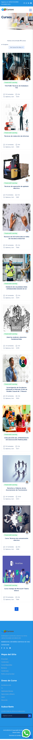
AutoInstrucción (6, 685)
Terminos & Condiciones (16, 735)
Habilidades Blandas (7, 691)
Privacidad (4, 659)
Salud (3, 697)
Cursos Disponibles (6, 665)
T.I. (2, 688)
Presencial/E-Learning (11, 83)
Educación (4, 700)
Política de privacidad (7, 674)
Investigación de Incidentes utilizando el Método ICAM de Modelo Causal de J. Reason (16, 389)
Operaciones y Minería (7, 694)
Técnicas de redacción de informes (16, 136)
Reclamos (4, 668)
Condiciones (5, 662)
